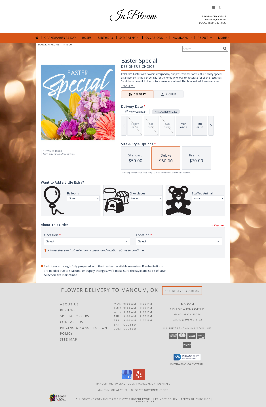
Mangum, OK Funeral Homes (115, 383)
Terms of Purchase (195, 399)
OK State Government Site (149, 390)
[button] (216, 7)
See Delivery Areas (182, 291)
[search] (225, 49)
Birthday (105, 38)
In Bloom (133, 16)
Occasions (154, 38)
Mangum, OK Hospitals (154, 383)
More (222, 38)
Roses (87, 38)
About (203, 38)
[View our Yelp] (139, 379)
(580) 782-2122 (217, 22)
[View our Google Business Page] (127, 379)
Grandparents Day (60, 38)
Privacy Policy (166, 399)
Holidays (180, 38)
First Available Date (166, 111)
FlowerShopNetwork (135, 399)
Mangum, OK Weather (113, 390)
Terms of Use (144, 401)
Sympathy (127, 38)
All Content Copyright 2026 (97, 399)
